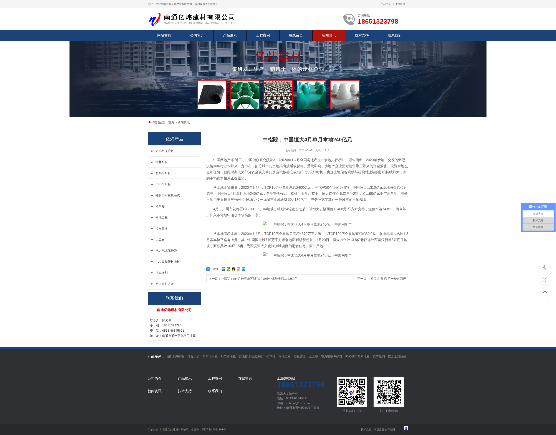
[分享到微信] (228, 269)
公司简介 (197, 35)
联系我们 (401, 4)
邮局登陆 (390, 429)
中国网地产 (222, 160)
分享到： (215, 269)
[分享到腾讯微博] (243, 269)
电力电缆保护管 (166, 250)
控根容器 (162, 228)
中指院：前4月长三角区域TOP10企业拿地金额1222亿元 (259, 278)
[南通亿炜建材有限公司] (195, 19)
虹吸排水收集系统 (168, 195)
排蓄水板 (162, 162)
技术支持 (362, 35)
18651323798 (545, 267)
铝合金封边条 (165, 284)
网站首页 (164, 35)
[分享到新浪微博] (238, 269)
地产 (331, 166)
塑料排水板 (163, 173)
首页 (171, 122)
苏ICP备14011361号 (214, 429)
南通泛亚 (379, 429)
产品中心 (386, 4)
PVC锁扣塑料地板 (168, 261)
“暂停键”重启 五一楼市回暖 (387, 278)
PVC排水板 (163, 184)
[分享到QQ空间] (223, 269)
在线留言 (296, 35)
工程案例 (263, 35)
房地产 (312, 160)
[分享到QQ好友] (233, 269)
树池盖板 (162, 217)
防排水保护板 (165, 151)
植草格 (160, 206)
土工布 (160, 239)
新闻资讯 (329, 35)
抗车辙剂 (162, 273)
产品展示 (230, 35)
